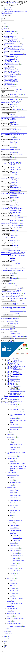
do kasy (2, 15)
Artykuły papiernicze (9, 43)
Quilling (5, 76)
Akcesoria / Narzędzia (9, 40)
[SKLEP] (5, 643)
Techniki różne (7, 75)
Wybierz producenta (5, 96)
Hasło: (21, 287)
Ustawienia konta (14, 367)
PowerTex (6, 65)
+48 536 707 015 (15, 391)
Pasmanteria (6, 64)
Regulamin (12, 363)
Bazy (5, 44)
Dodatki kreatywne (8, 48)
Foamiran (6, 55)
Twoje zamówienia (14, 366)
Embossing (6, 51)
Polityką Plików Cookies (12, 2)
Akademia (6, 654)
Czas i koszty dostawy (15, 372)
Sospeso (5, 71)
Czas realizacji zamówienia (16, 374)
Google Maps (20, 396)
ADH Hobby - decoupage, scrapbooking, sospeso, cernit (14, 11)
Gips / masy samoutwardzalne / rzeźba (13, 57)
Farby (5, 52)
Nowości (6, 651)
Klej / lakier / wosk (8, 63)
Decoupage (6, 47)
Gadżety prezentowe (8, 59)
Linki (11, 382)
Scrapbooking (7, 68)
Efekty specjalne (7, 49)
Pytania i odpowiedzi (15, 362)
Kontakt (12, 383)
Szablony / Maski (8, 69)
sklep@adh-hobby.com (15, 393)
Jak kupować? (13, 378)
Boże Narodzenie (8, 36)
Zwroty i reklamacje (14, 360)
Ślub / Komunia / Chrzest (10, 72)
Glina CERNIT (7, 60)
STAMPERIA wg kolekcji (10, 39)
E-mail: (3, 287)
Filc (4, 53)
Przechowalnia (13, 368)
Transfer (5, 73)
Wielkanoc (6, 81)
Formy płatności (13, 371)
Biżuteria (6, 45)
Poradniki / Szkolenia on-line (10, 80)
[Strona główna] (8, 23)
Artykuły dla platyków (9, 83)
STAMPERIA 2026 (8, 37)
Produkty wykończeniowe (10, 67)
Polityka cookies (14, 376)
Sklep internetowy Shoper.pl (7, 402)
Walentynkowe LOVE (9, 77)
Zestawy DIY (7, 79)
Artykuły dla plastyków (9, 41)
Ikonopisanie (7, 61)
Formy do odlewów (8, 56)
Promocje (6, 653)
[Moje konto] (5, 646)
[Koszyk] (5, 647)
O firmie (12, 380)
